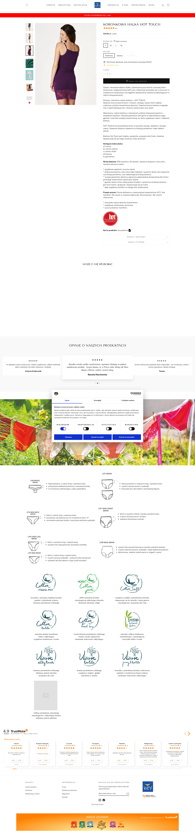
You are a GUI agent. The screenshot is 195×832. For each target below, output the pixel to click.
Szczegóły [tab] (97, 400)
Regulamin (66, 794)
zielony (120, 55)
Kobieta (51, 5)
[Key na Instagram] (100, 800)
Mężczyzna (64, 5)
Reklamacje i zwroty (32, 794)
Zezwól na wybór (97, 437)
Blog (151, 5)
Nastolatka (80, 5)
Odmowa (68, 437)
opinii (29, 733)
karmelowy (131, 55)
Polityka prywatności (69, 790)
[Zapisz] (127, 793)
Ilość (106, 70)
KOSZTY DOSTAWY (136, 237)
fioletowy (109, 55)
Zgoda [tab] (67, 400)
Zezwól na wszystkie (126, 437)
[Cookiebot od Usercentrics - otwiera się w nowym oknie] (132, 393)
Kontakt (65, 797)
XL (121, 45)
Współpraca (139, 5)
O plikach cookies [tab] (128, 400)
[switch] (86, 428)
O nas (125, 5)
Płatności (28, 790)
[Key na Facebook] (104, 800)
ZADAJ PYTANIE (136, 242)
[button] (185, 733)
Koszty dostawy (31, 787)
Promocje (113, 5)
